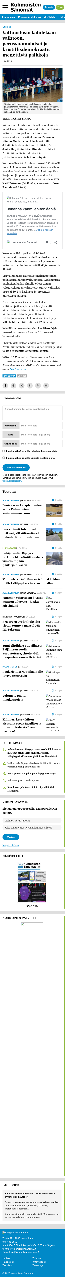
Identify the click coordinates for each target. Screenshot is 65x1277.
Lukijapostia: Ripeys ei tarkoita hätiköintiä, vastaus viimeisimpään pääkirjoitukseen (34, 765)
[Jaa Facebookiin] (5, 385)
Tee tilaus (7, 1265)
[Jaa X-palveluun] (21, 385)
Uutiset (6, 1258)
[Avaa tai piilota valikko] (5, 7)
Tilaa (60, 7)
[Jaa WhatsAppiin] (30, 385)
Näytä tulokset (10, 845)
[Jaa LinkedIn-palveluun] (38, 385)
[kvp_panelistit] (32, 85)
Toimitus (36, 1258)
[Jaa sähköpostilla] (46, 385)
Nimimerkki (11, 425)
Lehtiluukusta (18, 369)
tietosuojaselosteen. (12, 481)
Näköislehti (8, 1261)
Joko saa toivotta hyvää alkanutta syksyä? (28, 827)
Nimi (10, 434)
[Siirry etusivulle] (26, 7)
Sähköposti (10, 443)
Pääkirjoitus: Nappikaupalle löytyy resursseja (32, 773)
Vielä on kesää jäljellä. (17, 820)
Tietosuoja (37, 1265)
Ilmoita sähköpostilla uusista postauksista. (30, 458)
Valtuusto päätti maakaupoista (23, 780)
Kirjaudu (48, 7)
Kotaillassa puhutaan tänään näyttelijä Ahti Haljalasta (31, 789)
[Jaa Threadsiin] (13, 385)
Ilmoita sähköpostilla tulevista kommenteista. (32, 451)
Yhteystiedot (39, 1261)
